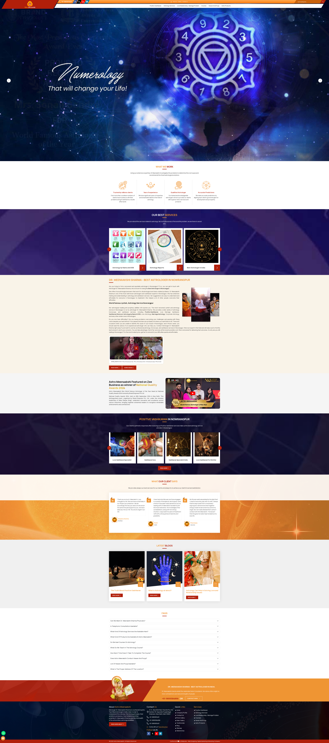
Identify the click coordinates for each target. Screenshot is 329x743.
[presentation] (9, 81)
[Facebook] (75, 1)
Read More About (117, 724)
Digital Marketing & (202, 741)
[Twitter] (79, 1)
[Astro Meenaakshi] (30, 4)
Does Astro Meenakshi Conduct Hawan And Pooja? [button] (128, 658)
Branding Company (214, 741)
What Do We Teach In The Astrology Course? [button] (126, 648)
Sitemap (179, 728)
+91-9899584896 (170, 698)
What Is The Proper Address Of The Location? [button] (127, 669)
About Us (175, 1)
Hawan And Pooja (214, 6)
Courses (203, 6)
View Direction (163, 727)
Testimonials (180, 723)
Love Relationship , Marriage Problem (188, 6)
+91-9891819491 (66, 2)
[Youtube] (83, 1)
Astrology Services (169, 6)
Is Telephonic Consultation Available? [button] (124, 626)
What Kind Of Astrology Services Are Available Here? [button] (129, 631)
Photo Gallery (180, 718)
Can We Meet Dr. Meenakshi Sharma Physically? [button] (127, 621)
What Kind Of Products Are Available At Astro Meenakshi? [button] (131, 637)
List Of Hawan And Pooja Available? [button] (123, 664)
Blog (177, 726)
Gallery (179, 1)
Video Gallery (180, 720)
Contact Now (192, 698)
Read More (114, 367)
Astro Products (226, 6)
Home (178, 710)
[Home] (171, 1)
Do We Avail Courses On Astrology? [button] (123, 642)
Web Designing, (192, 741)
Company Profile (181, 713)
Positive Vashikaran (155, 6)
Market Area (180, 731)
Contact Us (185, 1)
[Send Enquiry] (3, 738)
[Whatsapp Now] (3, 733)
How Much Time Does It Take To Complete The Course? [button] (130, 653)
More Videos (128, 367)
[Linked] (87, 1)
